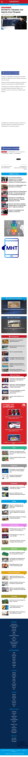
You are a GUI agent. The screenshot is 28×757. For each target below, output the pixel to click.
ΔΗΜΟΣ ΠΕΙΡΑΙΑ (8, 7)
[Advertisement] (14, 107)
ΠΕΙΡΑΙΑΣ (3, 7)
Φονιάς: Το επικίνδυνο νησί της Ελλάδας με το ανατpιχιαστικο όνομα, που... (16, 506)
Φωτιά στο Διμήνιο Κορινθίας (16, 351)
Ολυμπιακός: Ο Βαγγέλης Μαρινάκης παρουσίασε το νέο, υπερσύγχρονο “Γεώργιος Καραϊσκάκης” (18, 386)
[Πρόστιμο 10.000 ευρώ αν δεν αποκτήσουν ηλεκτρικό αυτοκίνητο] (5, 494)
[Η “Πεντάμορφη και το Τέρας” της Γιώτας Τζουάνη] (5, 536)
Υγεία (14, 447)
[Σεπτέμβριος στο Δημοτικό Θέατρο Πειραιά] (14, 304)
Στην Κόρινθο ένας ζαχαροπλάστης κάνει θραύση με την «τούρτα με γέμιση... (17, 560)
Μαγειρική (14, 548)
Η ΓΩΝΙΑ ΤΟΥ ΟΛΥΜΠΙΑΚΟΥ (8, 406)
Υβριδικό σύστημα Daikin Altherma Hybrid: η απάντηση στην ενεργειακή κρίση (17, 589)
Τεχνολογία (14, 465)
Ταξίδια (14, 501)
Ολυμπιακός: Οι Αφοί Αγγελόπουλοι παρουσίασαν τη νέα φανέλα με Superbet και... (17, 380)
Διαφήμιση (24, 750)
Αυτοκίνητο (14, 483)
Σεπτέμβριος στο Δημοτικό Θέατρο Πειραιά (14, 309)
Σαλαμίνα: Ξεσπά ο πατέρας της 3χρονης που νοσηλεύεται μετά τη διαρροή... (17, 365)
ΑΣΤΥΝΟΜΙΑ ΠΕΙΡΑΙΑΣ (11, 151)
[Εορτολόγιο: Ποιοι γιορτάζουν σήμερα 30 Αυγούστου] (5, 341)
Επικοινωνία (14, 751)
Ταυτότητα (18, 750)
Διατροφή (14, 596)
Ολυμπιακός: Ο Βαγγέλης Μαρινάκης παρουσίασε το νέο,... (14, 430)
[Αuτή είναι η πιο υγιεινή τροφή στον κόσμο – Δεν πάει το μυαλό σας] (5, 601)
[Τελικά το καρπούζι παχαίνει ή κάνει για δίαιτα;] (5, 459)
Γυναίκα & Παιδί (14, 525)
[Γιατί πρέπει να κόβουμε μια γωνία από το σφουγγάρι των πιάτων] (5, 554)
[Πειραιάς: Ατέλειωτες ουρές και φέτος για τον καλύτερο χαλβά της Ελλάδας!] (14, 323)
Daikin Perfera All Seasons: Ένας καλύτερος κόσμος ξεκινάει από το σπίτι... (17, 577)
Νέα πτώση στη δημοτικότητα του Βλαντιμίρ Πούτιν (20, 168)
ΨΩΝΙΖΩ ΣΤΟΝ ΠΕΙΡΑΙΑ (15, 317)
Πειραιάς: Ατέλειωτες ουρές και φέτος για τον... (14, 329)
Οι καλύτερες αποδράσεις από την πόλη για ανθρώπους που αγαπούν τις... (17, 512)
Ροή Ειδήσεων (15, 336)
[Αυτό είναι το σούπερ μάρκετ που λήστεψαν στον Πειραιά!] (4, 187)
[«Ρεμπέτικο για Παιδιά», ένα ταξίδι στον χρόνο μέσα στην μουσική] (5, 542)
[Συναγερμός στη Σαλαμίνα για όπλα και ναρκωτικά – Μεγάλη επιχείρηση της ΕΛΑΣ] (4, 199)
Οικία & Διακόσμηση (14, 572)
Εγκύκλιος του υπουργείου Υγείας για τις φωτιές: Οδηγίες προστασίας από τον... (18, 453)
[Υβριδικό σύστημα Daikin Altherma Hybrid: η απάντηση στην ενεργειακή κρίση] (5, 589)
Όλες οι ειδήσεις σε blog (14, 4)
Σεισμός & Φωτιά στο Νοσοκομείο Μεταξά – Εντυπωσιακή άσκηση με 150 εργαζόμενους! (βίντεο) (17, 193)
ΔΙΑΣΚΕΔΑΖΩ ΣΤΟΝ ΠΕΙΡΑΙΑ (15, 298)
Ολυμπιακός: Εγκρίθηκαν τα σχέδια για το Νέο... (14, 443)
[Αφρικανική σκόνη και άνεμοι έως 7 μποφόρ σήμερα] (5, 347)
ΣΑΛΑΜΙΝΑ (3, 202)
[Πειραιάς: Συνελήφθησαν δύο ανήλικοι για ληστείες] (4, 211)
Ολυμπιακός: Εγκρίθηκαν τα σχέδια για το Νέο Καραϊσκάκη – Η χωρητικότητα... (17, 392)
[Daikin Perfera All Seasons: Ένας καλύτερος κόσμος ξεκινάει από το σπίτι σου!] (5, 578)
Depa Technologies (20, 753)
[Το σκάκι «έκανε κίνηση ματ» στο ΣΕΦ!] (5, 398)
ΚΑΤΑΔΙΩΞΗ (22, 151)
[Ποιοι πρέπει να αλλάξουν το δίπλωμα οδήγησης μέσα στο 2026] (5, 371)
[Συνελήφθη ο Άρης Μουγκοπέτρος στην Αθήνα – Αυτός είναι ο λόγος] (5, 359)
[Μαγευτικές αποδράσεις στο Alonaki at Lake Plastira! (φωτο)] (5, 518)
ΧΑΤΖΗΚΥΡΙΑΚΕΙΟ (17, 153)
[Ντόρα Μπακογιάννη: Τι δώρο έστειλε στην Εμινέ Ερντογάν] (5, 566)
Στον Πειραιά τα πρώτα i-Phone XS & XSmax (6, 167)
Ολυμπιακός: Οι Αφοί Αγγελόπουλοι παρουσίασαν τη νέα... (14, 417)
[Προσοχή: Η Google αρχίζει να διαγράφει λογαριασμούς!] (5, 477)
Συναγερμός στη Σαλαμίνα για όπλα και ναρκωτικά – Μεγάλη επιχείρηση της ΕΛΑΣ (16, 199)
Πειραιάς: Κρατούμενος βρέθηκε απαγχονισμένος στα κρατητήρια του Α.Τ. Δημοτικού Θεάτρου (17, 205)
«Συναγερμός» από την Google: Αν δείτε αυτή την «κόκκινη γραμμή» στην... (17, 470)
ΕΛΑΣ (18, 151)
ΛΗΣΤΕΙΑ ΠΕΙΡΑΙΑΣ (5, 153)
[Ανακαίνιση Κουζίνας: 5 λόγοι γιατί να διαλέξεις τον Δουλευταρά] (5, 584)
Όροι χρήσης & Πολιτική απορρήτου (8, 750)
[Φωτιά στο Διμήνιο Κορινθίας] (5, 353)
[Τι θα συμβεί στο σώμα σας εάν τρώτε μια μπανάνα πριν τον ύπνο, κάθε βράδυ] (5, 607)
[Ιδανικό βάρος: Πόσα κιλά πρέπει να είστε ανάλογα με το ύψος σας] (5, 613)
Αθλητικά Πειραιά (15, 375)
